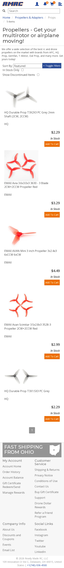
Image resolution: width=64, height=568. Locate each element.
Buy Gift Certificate (47, 492)
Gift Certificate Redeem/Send (12, 485)
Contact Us (42, 486)
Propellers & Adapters (29, 17)
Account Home (12, 466)
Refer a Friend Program (44, 515)
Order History (11, 472)
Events (7, 545)
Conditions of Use (46, 481)
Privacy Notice (44, 475)
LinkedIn (40, 552)
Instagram (41, 535)
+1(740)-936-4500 (37, 565)
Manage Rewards (14, 492)
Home (6, 17)
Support (40, 498)
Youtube (40, 546)
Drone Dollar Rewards (43, 505)
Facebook (41, 529)
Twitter (39, 541)
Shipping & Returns (47, 470)
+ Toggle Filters (51, 65)
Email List (9, 550)
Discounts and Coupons (12, 537)
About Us (9, 529)
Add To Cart (52, 144)
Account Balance (13, 477)
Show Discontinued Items (19, 75)
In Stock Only (12, 70)
